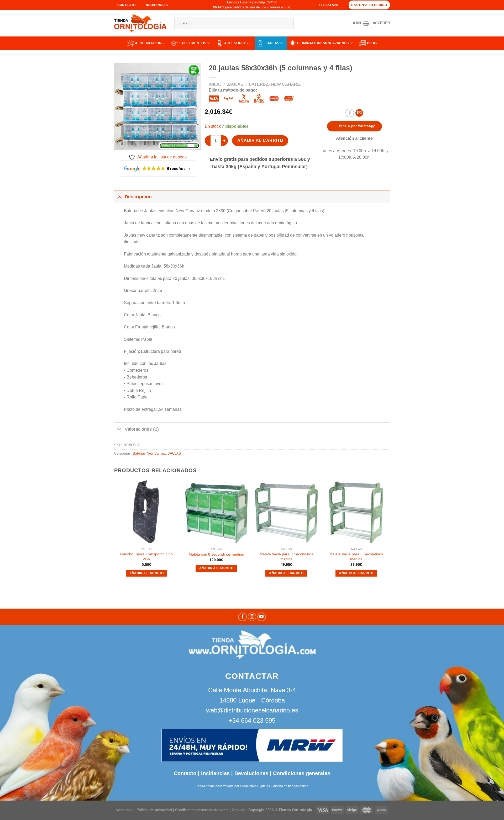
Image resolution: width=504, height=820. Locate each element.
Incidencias (215, 773)
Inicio (215, 84)
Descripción (138, 196)
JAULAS (273, 43)
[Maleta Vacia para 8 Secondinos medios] (286, 512)
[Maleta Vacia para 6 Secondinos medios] (356, 512)
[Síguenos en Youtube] (261, 617)
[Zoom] (121, 144)
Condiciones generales (301, 773)
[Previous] (114, 533)
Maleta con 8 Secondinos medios (216, 554)
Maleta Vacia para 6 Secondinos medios (356, 556)
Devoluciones (251, 773)
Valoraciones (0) (142, 429)
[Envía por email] (359, 113)
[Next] (388, 533)
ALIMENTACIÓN (148, 43)
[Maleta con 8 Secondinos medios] (216, 512)
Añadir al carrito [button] (146, 573)
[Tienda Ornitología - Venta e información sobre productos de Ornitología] (140, 23)
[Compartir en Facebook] (349, 113)
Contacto (185, 773)
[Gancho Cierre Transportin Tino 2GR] (146, 512)
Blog (372, 43)
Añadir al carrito (260, 140)
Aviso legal (124, 810)
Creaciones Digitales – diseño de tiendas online (274, 786)
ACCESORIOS (236, 43)
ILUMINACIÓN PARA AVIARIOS (323, 43)
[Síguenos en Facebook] (242, 617)
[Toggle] (119, 196)
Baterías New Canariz (275, 84)
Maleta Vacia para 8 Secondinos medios (286, 556)
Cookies (238, 810)
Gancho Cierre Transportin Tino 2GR (146, 556)
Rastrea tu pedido (369, 5)
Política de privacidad (154, 810)
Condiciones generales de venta (202, 810)
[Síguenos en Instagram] (252, 617)
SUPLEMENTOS (192, 43)
